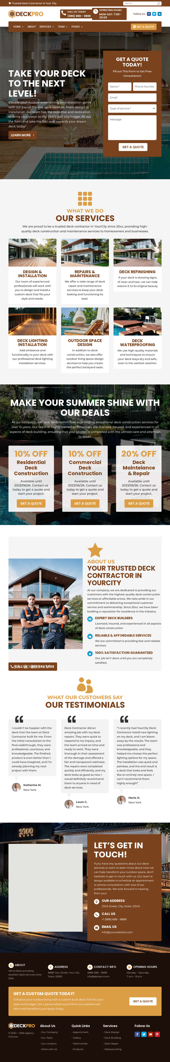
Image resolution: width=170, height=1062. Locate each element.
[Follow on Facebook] (149, 14)
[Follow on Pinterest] (157, 1034)
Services (45, 27)
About (32, 27)
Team (61, 27)
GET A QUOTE (145, 27)
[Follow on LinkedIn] (160, 14)
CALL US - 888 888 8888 (34, 666)
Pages (76, 27)
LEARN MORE (21, 135)
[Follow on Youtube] (150, 1034)
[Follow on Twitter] (154, 14)
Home (17, 27)
